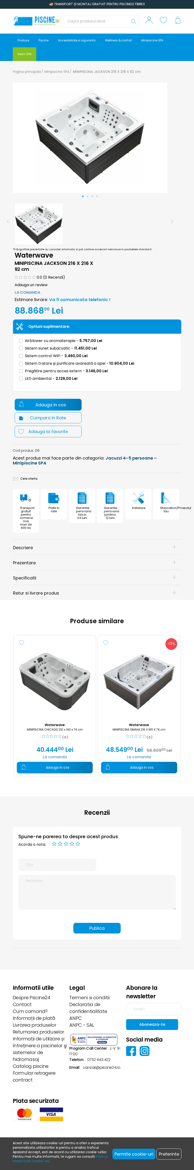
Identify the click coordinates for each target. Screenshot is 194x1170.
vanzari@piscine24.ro (101, 1067)
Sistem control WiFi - (56, 356)
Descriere (23, 548)
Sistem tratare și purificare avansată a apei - (79, 363)
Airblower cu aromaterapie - (63, 340)
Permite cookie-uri (134, 1154)
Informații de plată (34, 1018)
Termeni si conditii (89, 997)
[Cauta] (133, 21)
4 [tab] (97, 196)
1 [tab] (82, 196)
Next (172, 221)
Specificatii (24, 578)
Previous (8, 221)
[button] (149, 21)
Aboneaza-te (152, 1024)
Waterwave (34, 255)
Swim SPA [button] (24, 54)
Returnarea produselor (38, 1032)
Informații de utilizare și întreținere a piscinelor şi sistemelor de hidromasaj (40, 1049)
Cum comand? (30, 1011)
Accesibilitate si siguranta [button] (77, 40)
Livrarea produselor (34, 1025)
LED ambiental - (51, 378)
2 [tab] (87, 196)
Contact (22, 1004)
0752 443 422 (98, 1059)
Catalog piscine (31, 1066)
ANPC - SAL (81, 1025)
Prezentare (24, 563)
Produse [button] (23, 40)
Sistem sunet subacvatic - (61, 348)
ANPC (75, 1018)
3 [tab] (92, 196)
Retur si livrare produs (36, 593)
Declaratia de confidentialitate (88, 1008)
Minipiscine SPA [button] (152, 40)
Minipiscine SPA (56, 71)
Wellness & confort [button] (118, 40)
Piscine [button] (43, 40)
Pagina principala (27, 71)
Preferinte (169, 1154)
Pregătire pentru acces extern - (66, 371)
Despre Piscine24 (31, 997)
